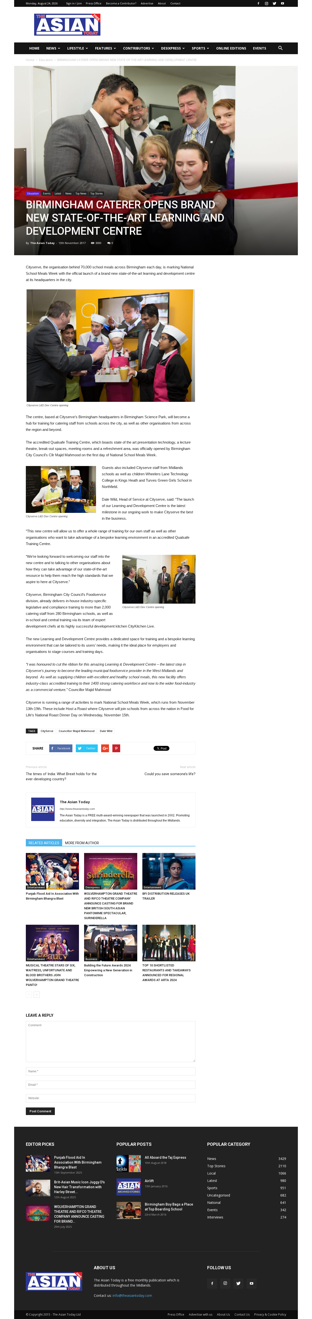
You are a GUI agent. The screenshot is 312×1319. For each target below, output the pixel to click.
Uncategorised (218, 1195)
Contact (175, 3)
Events (259, 48)
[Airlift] (129, 1187)
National (214, 1202)
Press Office (93, 3)
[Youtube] (282, 3)
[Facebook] (258, 3)
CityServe (47, 731)
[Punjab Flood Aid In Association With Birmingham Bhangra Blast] (52, 871)
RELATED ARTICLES (44, 843)
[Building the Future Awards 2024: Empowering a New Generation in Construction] (110, 943)
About (162, 3)
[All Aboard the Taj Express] (129, 1163)
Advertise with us (200, 1314)
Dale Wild (106, 731)
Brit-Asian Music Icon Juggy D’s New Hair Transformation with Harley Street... (79, 1187)
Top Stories (96, 193)
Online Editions (231, 48)
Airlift (149, 1181)
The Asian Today (42, 243)
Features (103, 48)
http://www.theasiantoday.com (77, 808)
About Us (223, 1314)
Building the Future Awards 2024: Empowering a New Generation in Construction (108, 970)
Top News (81, 193)
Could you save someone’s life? (170, 774)
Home (34, 48)
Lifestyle (75, 48)
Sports (198, 48)
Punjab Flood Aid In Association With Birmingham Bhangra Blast (78, 1162)
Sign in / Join (74, 3)
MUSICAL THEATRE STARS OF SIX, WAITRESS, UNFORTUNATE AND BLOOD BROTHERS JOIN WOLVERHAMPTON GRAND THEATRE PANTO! (52, 975)
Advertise (147, 3)
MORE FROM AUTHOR (82, 843)
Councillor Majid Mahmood (77, 731)
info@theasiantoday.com (132, 1295)
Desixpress (93, 887)
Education (46, 60)
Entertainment (36, 887)
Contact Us (242, 1314)
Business (91, 959)
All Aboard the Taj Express (165, 1157)
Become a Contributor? (121, 3)
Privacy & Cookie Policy (270, 1314)
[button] (280, 48)
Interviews (215, 1217)
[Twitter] (274, 3)
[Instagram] (266, 3)
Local (211, 1173)
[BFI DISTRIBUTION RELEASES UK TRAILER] (168, 871)
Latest (58, 193)
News (51, 48)
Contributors (136, 48)
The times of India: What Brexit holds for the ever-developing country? (61, 776)
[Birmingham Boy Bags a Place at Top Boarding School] (129, 1210)
